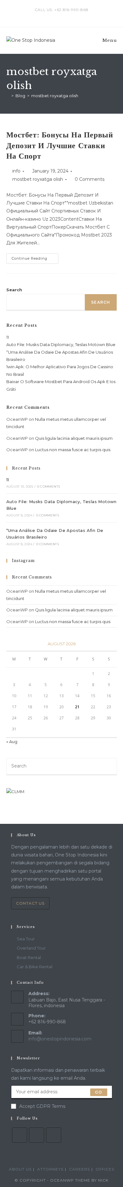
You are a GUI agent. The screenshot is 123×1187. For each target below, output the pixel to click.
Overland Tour (31, 947)
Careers (79, 1169)
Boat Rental (29, 957)
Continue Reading (35, 260)
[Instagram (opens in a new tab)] (62, 16)
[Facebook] (19, 1135)
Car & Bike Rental (34, 966)
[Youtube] (53, 1135)
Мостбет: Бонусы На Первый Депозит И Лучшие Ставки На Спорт (59, 145)
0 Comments (89, 179)
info (16, 171)
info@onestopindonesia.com (59, 1039)
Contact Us (30, 903)
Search (14, 289)
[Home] (7, 95)
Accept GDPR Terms (42, 1106)
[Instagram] (36, 1135)
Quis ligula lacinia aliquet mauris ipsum (74, 438)
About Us (20, 1169)
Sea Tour (26, 938)
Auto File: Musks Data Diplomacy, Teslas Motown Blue (60, 344)
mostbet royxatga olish (54, 95)
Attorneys (50, 1169)
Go (98, 1092)
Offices (105, 1169)
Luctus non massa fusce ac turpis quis (72, 449)
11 (7, 337)
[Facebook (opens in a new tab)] (55, 16)
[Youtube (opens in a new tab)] (69, 16)
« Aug (11, 741)
